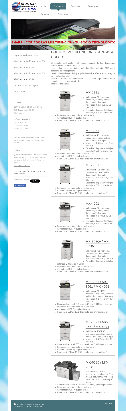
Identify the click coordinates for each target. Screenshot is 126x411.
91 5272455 (25, 119)
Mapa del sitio (39, 404)
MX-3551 (92, 165)
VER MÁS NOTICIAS (22, 166)
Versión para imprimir (25, 404)
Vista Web (108, 404)
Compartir (20, 186)
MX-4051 (92, 203)
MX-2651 (92, 93)
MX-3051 (92, 131)
